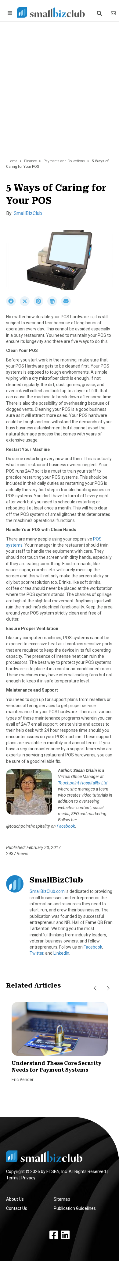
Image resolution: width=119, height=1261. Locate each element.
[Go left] (95, 988)
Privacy (28, 1177)
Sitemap (62, 1199)
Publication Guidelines (75, 1208)
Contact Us (16, 1208)
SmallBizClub (28, 213)
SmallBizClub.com (47, 891)
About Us (15, 1199)
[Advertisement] (59, 93)
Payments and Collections (64, 161)
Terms (12, 1177)
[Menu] (9, 13)
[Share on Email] (67, 304)
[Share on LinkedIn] (54, 304)
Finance (30, 161)
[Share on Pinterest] (40, 304)
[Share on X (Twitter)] (27, 304)
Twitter (36, 953)
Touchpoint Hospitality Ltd (82, 782)
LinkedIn (61, 953)
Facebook (66, 826)
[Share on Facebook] (13, 304)
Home (12, 161)
